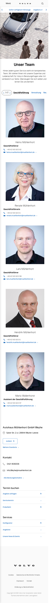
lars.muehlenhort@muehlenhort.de (20, 279)
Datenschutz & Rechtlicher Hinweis (28, 575)
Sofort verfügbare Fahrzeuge (20, 10)
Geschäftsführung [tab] (21, 92)
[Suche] (42, 3)
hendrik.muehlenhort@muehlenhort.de (21, 342)
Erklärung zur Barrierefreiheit (24, 587)
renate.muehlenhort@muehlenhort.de (21, 216)
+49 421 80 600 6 (13, 213)
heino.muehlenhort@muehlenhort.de (21, 152)
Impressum (20, 581)
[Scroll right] (46, 10)
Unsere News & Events (11, 536)
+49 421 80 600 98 (14, 276)
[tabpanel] (25, 257)
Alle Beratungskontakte (13, 478)
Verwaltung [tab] (36, 92)
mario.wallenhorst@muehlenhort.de (20, 406)
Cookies (11, 575)
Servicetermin (8, 500)
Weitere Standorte (10, 447)
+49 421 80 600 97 (14, 403)
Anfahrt (9, 441)
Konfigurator (7, 523)
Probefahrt (7, 507)
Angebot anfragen (40, 10)
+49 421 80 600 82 (14, 149)
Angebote (6, 530)
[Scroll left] (2, 10)
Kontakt (29, 581)
